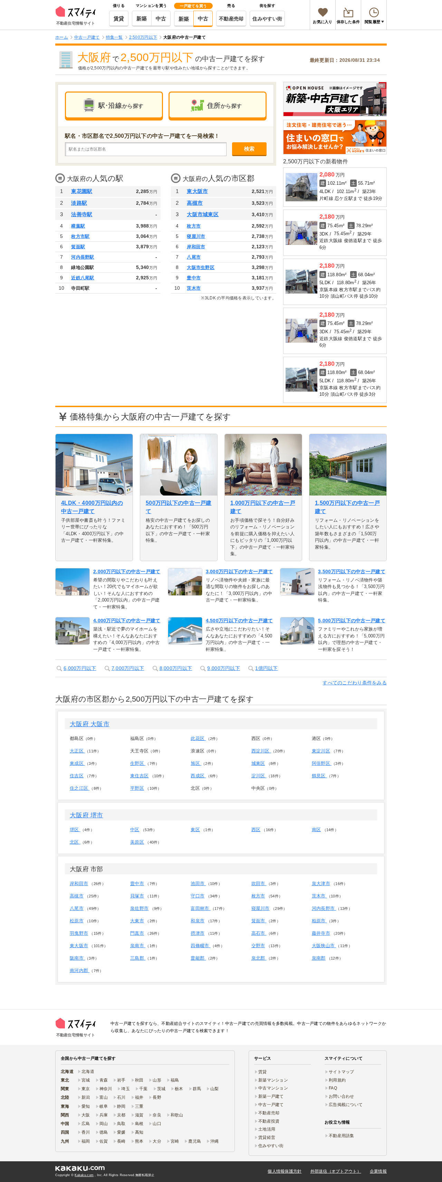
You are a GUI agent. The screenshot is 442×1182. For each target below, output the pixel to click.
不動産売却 (231, 18)
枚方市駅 (80, 236)
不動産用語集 (341, 1135)
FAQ (333, 1088)
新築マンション (273, 1080)
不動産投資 (268, 1121)
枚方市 (194, 226)
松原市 (77, 920)
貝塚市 (137, 895)
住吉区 (77, 775)
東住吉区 (139, 775)
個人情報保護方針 (284, 1171)
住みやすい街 (267, 18)
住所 (224, 105)
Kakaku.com (84, 1175)
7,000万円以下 (128, 668)
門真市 (137, 933)
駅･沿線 (120, 105)
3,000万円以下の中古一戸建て (239, 571)
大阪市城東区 (203, 214)
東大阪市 (197, 191)
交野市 (258, 945)
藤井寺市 (321, 933)
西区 (256, 829)
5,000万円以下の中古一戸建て (351, 620)
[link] (335, 99)
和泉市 (197, 920)
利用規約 (337, 1080)
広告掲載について (346, 1104)
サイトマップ (341, 1071)
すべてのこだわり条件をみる (355, 682)
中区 (135, 829)
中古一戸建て (271, 1104)
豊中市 (194, 277)
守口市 (197, 895)
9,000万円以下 (223, 668)
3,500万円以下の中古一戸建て (351, 571)
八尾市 (194, 257)
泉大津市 (321, 883)
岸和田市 (196, 246)
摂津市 (197, 933)
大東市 (137, 920)
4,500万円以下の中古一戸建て (239, 620)
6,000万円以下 (80, 668)
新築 (141, 18)
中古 (161, 18)
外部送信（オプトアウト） (335, 1171)
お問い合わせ (341, 1096)
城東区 (258, 763)
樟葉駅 (78, 226)
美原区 (137, 842)
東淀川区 (321, 750)
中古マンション (273, 1088)
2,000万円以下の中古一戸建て (126, 571)
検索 (249, 149)
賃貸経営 (266, 1137)
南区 (316, 829)
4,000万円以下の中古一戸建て (126, 620)
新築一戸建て (271, 1096)
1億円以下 (266, 668)
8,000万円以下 (176, 668)
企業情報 (378, 1171)
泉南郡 (319, 958)
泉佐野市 (139, 908)
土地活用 (266, 1129)
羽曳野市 (79, 933)
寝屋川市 (196, 236)
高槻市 (195, 203)
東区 (195, 829)
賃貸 (119, 18)
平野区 (137, 788)
